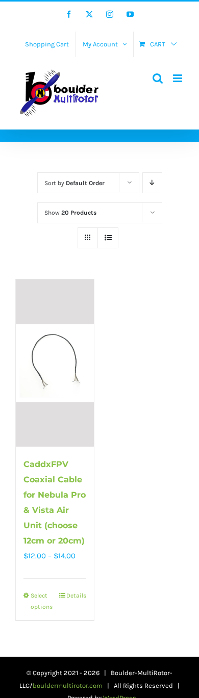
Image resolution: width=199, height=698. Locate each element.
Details (76, 595)
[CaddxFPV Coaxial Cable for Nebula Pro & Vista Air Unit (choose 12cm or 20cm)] (55, 363)
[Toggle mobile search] (158, 78)
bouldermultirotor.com (68, 685)
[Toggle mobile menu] (178, 78)
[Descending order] (152, 182)
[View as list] (108, 238)
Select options (42, 601)
